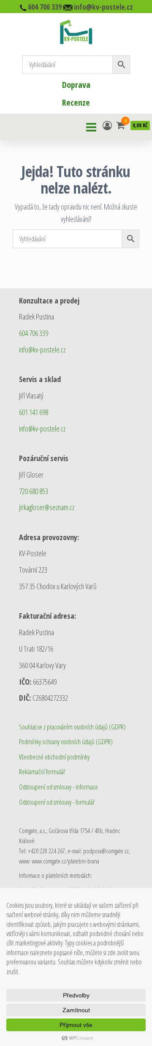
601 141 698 (33, 412)
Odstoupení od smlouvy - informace (58, 787)
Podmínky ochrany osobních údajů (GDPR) (66, 741)
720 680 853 (33, 491)
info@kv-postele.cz (42, 349)
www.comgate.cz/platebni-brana (65, 861)
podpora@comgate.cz (106, 851)
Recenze (76, 102)
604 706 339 (33, 333)
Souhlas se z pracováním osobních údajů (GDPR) (72, 727)
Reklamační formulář (42, 771)
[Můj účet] (107, 125)
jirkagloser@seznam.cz (46, 507)
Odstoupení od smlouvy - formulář (57, 802)
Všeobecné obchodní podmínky (54, 757)
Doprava (76, 84)
